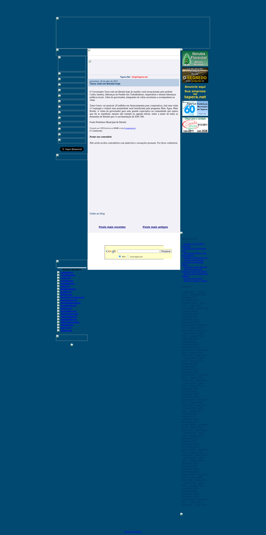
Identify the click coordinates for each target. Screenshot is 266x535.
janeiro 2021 (189, 499)
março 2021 (196, 502)
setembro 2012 (198, 294)
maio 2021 (201, 505)
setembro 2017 (190, 413)
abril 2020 (187, 480)
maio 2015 (201, 355)
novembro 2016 (191, 394)
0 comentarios (130, 128)
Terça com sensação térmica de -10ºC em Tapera (194, 270)
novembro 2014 (191, 344)
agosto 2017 (197, 411)
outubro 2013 (189, 316)
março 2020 (196, 477)
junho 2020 (190, 483)
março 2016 (196, 377)
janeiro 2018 (189, 424)
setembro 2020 (190, 488)
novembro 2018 (191, 444)
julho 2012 (190, 292)
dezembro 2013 (191, 322)
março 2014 (196, 328)
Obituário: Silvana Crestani (196, 258)
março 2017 (196, 402)
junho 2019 (190, 458)
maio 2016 (201, 380)
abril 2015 (187, 355)
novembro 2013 (191, 319)
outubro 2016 (189, 391)
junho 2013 (188, 308)
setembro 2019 (190, 463)
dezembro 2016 (191, 397)
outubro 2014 (189, 341)
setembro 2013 (190, 314)
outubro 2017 (189, 416)
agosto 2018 (197, 435)
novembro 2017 (191, 419)
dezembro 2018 (191, 447)
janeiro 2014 (189, 325)
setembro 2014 (190, 339)
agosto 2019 (197, 460)
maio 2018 (201, 430)
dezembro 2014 (191, 347)
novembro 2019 (191, 469)
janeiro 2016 (189, 375)
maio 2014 (201, 330)
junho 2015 (190, 358)
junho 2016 (190, 383)
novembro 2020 (191, 494)
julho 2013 (202, 308)
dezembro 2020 (191, 496)
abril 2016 (187, 380)
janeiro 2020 (189, 474)
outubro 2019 (189, 466)
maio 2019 (201, 455)
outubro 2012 (189, 297)
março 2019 (196, 452)
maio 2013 (196, 305)
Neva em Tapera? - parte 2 (195, 281)
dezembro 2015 (191, 372)
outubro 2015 (189, 366)
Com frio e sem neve (193, 278)
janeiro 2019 (189, 449)
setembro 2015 (190, 364)
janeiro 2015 (189, 350)
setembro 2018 (190, 438)
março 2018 (196, 427)
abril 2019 (187, 455)
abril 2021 (187, 505)
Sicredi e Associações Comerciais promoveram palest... (193, 262)
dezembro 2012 (191, 300)
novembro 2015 (191, 369)
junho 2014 (190, 333)
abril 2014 (187, 330)
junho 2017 (190, 408)
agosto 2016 (197, 386)
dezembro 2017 (191, 422)
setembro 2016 (190, 388)
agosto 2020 (197, 485)
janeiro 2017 (189, 399)
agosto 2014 (197, 336)
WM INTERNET (133, 532)
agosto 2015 (197, 361)
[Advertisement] (72, 211)
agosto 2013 (191, 311)
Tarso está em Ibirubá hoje (105, 83)
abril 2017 (187, 405)
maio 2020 (201, 480)
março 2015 (196, 352)
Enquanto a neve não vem (195, 267)
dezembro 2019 (191, 471)
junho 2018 (190, 433)
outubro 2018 (189, 441)
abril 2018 (187, 430)
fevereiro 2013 (190, 303)
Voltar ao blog (97, 213)
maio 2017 (201, 405)
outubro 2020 (189, 491)
